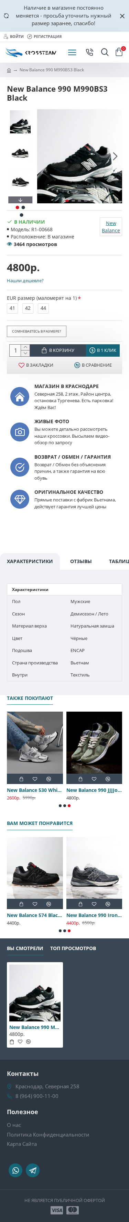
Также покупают (30, 698)
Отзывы (81, 561)
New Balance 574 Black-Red (35, 915)
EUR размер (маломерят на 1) (42, 298)
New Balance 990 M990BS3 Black (35, 1027)
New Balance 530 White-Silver (35, 790)
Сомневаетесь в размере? (36, 330)
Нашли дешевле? (25, 280)
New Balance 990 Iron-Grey (94, 915)
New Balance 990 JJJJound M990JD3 (94, 790)
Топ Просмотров (73, 948)
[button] (44, 156)
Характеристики (30, 561)
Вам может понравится (40, 823)
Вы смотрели (25, 948)
